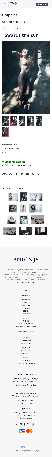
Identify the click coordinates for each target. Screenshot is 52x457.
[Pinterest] (33, 173)
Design (26, 311)
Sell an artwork (26, 331)
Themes (26, 321)
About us (26, 348)
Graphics (9, 15)
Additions (26, 343)
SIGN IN (41, 4)
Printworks (26, 314)
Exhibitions (26, 341)
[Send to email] (38, 173)
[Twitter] (21, 173)
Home (26, 291)
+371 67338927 (27, 400)
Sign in (26, 358)
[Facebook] (16, 173)
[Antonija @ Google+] (28, 424)
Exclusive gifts (26, 324)
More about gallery (26, 282)
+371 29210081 (27, 403)
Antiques (26, 308)
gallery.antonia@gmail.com (27, 396)
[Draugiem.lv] (11, 173)
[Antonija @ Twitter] (16, 424)
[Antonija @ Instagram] (21, 424)
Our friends (26, 351)
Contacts (26, 354)
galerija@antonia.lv (27, 393)
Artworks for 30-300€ (26, 327)
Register (26, 361)
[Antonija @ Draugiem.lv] (33, 424)
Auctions (26, 295)
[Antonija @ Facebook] (24, 424)
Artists (26, 318)
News (26, 338)
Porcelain (26, 305)
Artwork (26, 299)
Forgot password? (26, 364)
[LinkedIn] (27, 173)
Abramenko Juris (13, 22)
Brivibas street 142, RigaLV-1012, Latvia (26, 386)
